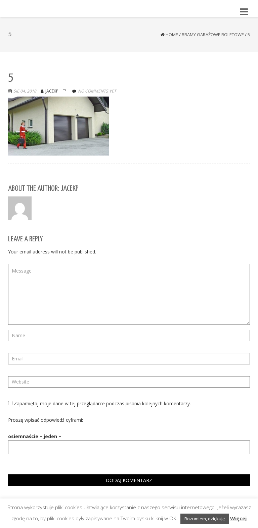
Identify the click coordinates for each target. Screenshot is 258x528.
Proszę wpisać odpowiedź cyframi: (45, 420)
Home (172, 35)
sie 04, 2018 (24, 91)
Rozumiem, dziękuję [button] (204, 519)
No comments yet (97, 91)
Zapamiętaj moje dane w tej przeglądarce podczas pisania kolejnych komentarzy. (102, 403)
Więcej (238, 518)
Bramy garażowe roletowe (213, 35)
